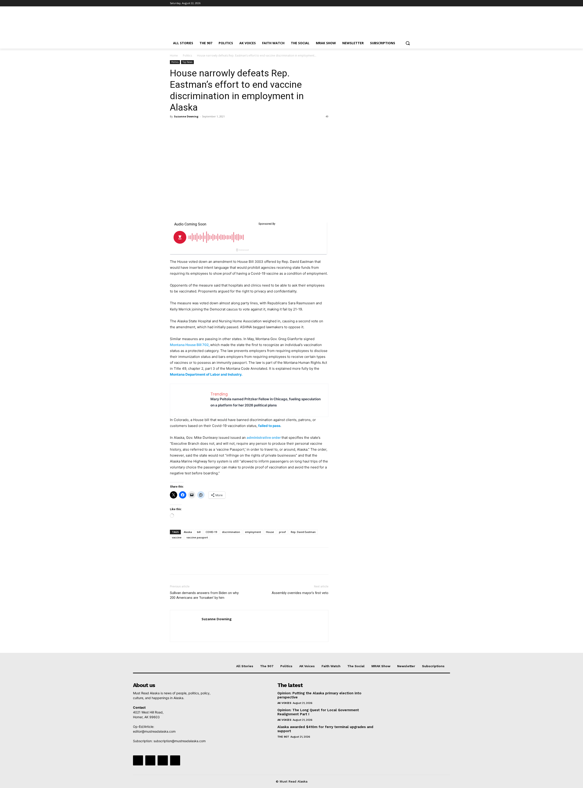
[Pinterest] (195, 126)
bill (199, 532)
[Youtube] (410, 3)
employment (253, 532)
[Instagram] (391, 3)
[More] (216, 126)
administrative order (264, 437)
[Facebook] (385, 3)
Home (174, 55)
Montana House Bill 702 (189, 345)
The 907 (283, 736)
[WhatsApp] (205, 126)
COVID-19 (211, 532)
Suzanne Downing (186, 116)
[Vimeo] (404, 3)
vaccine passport (197, 537)
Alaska (188, 532)
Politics (187, 55)
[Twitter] (398, 3)
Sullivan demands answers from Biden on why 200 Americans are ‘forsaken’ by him (204, 595)
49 (327, 116)
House (270, 532)
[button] (407, 43)
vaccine (177, 537)
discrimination (231, 532)
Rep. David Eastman (303, 532)
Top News (187, 62)
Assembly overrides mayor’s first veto (300, 593)
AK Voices (284, 703)
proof (282, 532)
